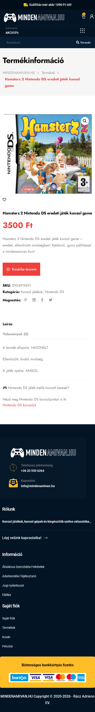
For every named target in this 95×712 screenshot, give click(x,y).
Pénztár (7, 646)
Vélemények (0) (15, 334)
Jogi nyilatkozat (13, 585)
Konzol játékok (32, 291)
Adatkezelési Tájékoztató (19, 576)
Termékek (8, 627)
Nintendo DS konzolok (19, 405)
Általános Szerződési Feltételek (23, 567)
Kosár (6, 637)
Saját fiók (8, 618)
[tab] (46, 324)
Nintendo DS (54, 291)
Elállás (6, 595)
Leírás (7, 324)
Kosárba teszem (24, 269)
